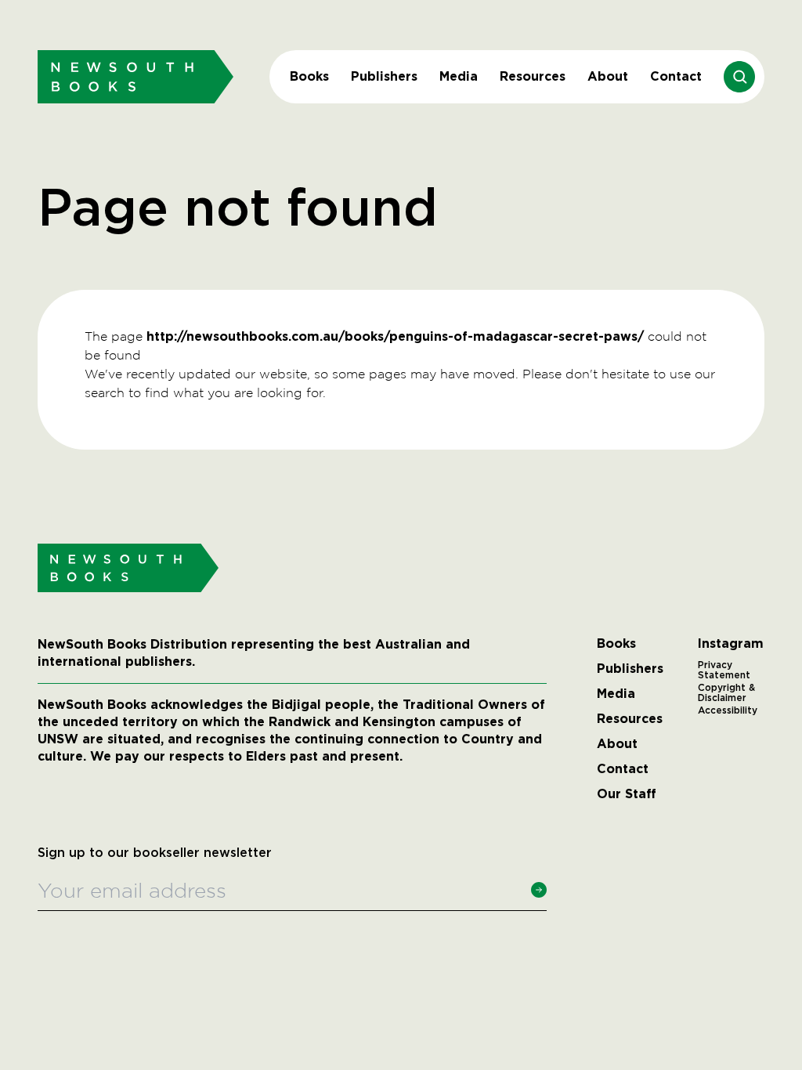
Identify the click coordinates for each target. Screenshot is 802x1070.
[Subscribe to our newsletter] (539, 890)
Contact (676, 76)
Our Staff (626, 794)
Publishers (384, 76)
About (607, 76)
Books (309, 76)
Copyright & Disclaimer (726, 693)
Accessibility (727, 710)
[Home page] (135, 76)
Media (458, 76)
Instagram (731, 644)
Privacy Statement (724, 670)
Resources (532, 76)
